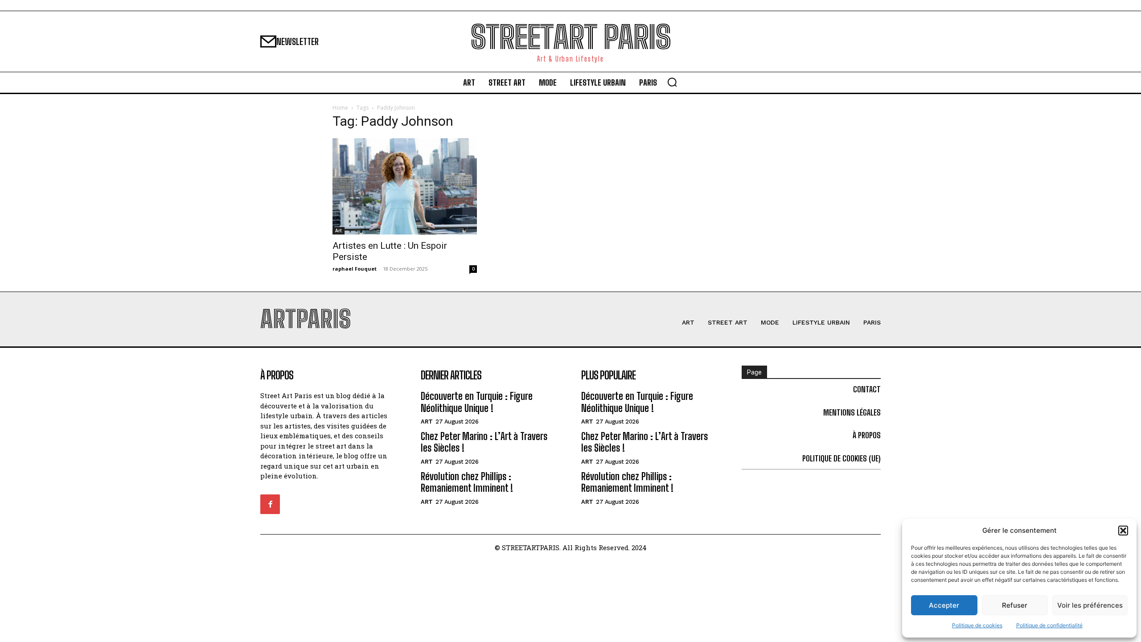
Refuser (1014, 605)
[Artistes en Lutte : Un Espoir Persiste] (404, 186)
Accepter (944, 605)
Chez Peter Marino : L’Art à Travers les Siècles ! (484, 442)
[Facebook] (270, 504)
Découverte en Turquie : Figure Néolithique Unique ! (477, 402)
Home (340, 107)
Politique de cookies (977, 625)
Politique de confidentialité (1049, 625)
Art (338, 230)
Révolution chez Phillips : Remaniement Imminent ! (467, 482)
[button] (1123, 530)
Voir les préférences (1090, 605)
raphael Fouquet (354, 268)
